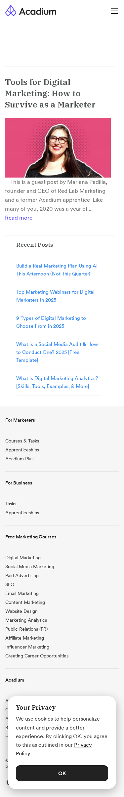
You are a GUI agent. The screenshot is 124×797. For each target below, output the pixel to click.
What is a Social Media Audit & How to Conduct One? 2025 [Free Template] (57, 352)
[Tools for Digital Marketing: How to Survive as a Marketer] (58, 148)
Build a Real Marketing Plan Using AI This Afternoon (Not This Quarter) (57, 270)
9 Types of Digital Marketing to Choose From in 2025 (51, 322)
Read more (18, 217)
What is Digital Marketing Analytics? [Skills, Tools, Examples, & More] (57, 382)
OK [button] (62, 773)
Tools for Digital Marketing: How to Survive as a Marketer (50, 93)
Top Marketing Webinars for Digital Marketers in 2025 (55, 296)
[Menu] (114, 10)
